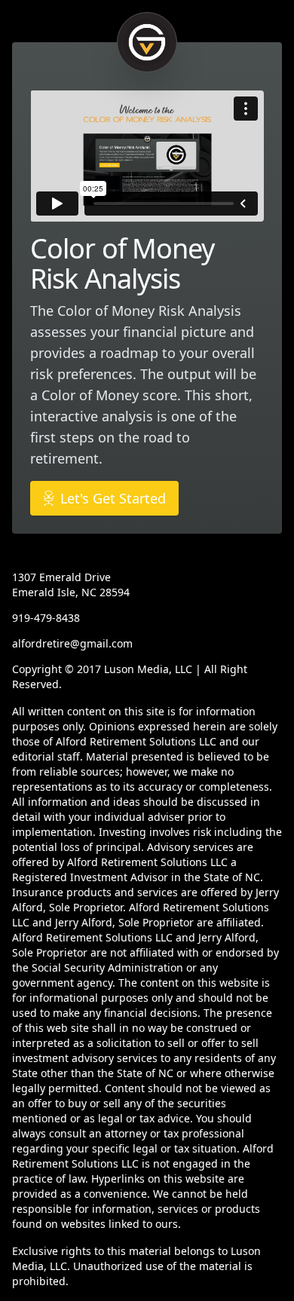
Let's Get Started (113, 498)
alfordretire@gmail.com (72, 643)
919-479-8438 (46, 618)
